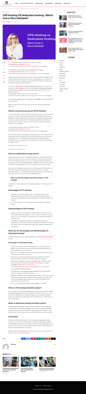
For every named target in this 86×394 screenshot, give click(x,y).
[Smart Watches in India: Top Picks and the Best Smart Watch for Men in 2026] (63, 49)
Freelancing (62, 67)
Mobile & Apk (39, 3)
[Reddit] (4, 72)
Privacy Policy (47, 385)
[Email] (4, 82)
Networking (48, 3)
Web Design (58, 3)
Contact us (38, 385)
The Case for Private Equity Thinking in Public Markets (46, 369)
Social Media (62, 82)
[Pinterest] (4, 79)
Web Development (63, 88)
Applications (62, 60)
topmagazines (26, 333)
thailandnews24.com (22, 145)
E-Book (61, 65)
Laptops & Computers (26, 3)
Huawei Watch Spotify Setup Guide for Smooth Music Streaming (11, 370)
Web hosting (11, 62)
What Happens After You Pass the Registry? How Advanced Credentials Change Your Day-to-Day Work (75, 40)
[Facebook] (4, 66)
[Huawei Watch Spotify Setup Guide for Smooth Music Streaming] (11, 362)
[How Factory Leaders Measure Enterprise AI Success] (29, 362)
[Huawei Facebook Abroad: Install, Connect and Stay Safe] (63, 17)
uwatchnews (16, 333)
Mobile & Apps (62, 75)
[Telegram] (4, 75)
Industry (61, 69)
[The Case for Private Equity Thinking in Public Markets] (47, 362)
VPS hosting (19, 86)
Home (16, 3)
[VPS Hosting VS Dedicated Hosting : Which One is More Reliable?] (29, 42)
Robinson (9, 21)
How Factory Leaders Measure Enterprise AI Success (27, 370)
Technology (67, 3)
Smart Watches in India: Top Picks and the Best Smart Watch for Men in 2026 (75, 49)
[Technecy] (7, 3)
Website (61, 91)
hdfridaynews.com (20, 149)
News (60, 80)
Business (61, 62)
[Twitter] (4, 69)
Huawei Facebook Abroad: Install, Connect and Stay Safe (75, 16)
